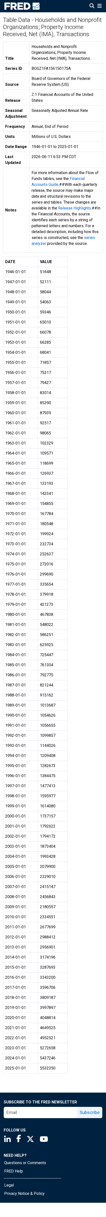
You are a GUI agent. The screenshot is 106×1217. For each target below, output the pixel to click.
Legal (9, 1185)
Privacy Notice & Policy (24, 1193)
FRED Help (13, 1171)
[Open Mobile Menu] (99, 6)
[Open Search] (91, 6)
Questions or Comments (25, 1162)
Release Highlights (74, 208)
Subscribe (90, 1112)
